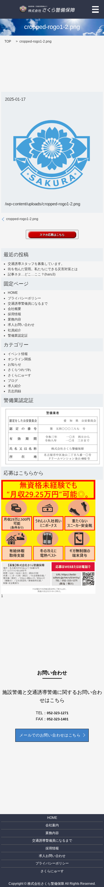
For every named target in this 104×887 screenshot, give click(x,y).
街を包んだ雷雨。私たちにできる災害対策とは (43, 269)
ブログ (13, 381)
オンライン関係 (19, 359)
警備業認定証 (18, 335)
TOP (7, 41)
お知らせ (14, 364)
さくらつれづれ (19, 370)
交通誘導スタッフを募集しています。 (36, 264)
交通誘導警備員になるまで (28, 303)
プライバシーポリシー (24, 298)
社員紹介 (14, 330)
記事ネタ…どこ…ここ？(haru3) (31, 274)
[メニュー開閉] (95, 9)
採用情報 (14, 314)
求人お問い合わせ (21, 325)
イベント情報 (18, 354)
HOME (13, 293)
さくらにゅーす (19, 375)
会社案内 (52, 825)
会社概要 (14, 309)
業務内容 (14, 319)
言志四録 (14, 391)
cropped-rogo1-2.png (22, 219)
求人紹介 (14, 386)
